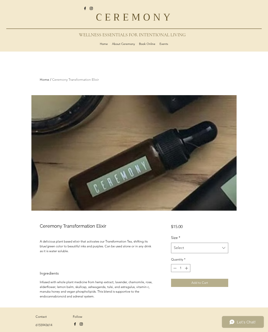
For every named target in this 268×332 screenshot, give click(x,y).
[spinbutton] (180, 268)
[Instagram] (91, 8)
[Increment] (187, 268)
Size (175, 237)
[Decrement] (174, 268)
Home (44, 80)
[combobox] (199, 248)
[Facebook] (85, 8)
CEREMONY (134, 17)
